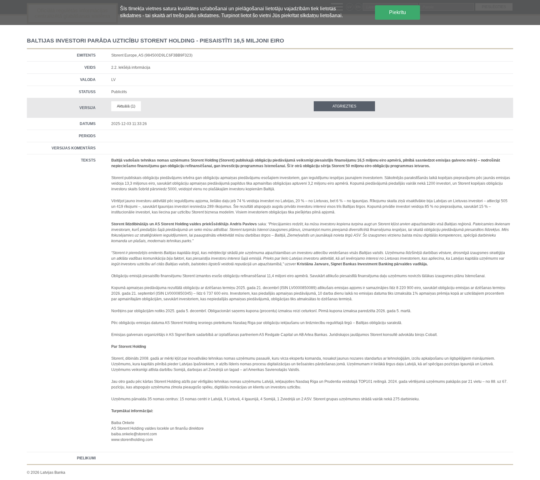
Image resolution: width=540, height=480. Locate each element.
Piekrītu (397, 12)
